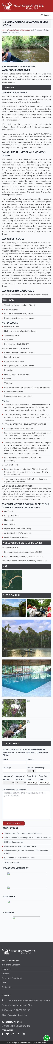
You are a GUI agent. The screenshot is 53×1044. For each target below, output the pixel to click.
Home (4, 30)
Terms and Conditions (12, 978)
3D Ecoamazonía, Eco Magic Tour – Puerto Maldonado (27, 837)
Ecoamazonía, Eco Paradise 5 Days (19, 857)
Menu (47, 15)
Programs (6, 969)
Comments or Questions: (14, 789)
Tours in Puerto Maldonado (19, 30)
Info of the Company (11, 964)
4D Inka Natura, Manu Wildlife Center (20, 846)
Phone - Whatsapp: (36, 767)
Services (5, 973)
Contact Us (6, 987)
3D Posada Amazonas (13, 842)
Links (4, 982)
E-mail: (30, 759)
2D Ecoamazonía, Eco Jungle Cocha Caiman (23, 833)
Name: (5, 759)
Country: (7, 767)
